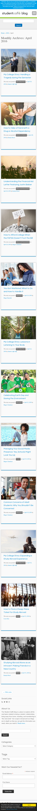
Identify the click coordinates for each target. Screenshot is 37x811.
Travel (18, 616)
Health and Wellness (21, 135)
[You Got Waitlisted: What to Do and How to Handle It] (18, 274)
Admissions (19, 295)
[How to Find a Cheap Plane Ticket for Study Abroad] (18, 595)
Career (18, 459)
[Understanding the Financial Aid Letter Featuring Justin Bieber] (18, 167)
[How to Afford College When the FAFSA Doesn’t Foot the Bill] (18, 220)
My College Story (21, 81)
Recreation (19, 402)
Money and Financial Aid (23, 188)
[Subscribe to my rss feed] (3, 702)
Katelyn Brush (11, 137)
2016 (7, 33)
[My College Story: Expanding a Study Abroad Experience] (18, 541)
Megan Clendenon (16, 244)
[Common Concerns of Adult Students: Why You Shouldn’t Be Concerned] (18, 488)
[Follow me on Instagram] (10, 702)
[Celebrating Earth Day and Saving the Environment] (18, 381)
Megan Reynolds (8, 298)
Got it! (29, 805)
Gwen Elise (6, 619)
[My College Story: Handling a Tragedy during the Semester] (18, 60)
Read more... (22, 723)
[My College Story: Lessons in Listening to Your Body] (18, 327)
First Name (6, 782)
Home (3, 33)
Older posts (7, 692)
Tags (4, 754)
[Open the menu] (34, 13)
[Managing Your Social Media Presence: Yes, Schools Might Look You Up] (18, 434)
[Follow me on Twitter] (5, 702)
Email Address (8, 774)
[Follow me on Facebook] (7, 702)
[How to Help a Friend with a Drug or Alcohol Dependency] (18, 113)
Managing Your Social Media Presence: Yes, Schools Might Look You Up (17, 452)
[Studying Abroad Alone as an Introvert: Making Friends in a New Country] (18, 648)
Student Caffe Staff (12, 84)
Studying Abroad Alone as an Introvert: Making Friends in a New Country (17, 666)
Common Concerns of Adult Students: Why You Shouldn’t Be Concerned (18, 505)
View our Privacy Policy (11, 809)
